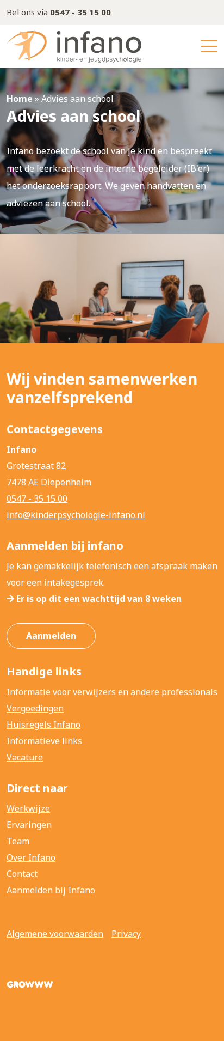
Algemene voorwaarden (55, 934)
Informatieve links (44, 741)
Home (20, 99)
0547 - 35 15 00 (37, 498)
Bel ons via (59, 12)
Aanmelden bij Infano (51, 890)
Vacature (25, 757)
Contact (22, 874)
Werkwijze (28, 808)
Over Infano (31, 857)
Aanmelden (51, 636)
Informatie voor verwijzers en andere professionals (112, 692)
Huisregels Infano (43, 724)
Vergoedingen (35, 708)
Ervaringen (29, 825)
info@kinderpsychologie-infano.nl (76, 515)
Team (18, 841)
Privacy (126, 934)
